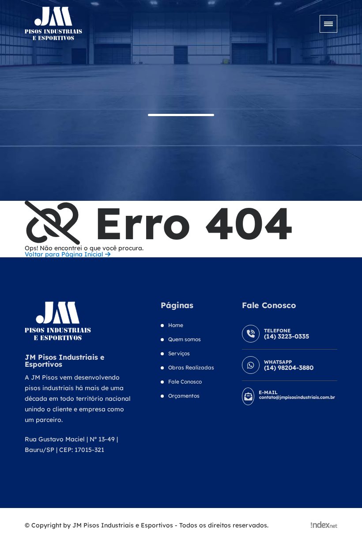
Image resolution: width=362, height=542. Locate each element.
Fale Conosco (185, 381)
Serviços (179, 353)
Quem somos (184, 339)
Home (175, 325)
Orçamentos (184, 395)
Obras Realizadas (191, 367)
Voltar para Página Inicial (65, 254)
